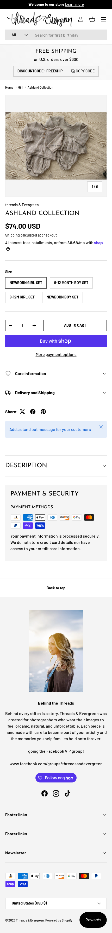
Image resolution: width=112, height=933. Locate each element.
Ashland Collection (40, 87)
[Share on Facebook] (33, 411)
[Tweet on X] (22, 411)
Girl (20, 87)
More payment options (56, 354)
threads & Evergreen (22, 205)
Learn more (74, 4)
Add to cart (75, 325)
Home (9, 87)
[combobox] (56, 35)
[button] (92, 19)
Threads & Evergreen (30, 920)
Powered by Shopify (58, 920)
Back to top (56, 588)
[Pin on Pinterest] (43, 411)
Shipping (12, 235)
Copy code (85, 71)
